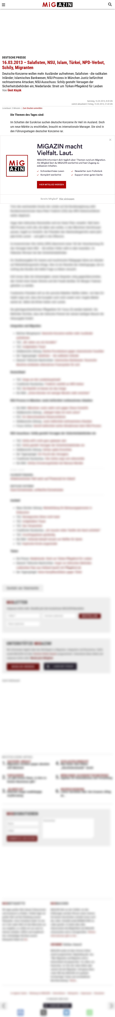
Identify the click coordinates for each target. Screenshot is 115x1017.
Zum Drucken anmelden (32, 108)
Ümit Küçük (14, 90)
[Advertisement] (57, 31)
